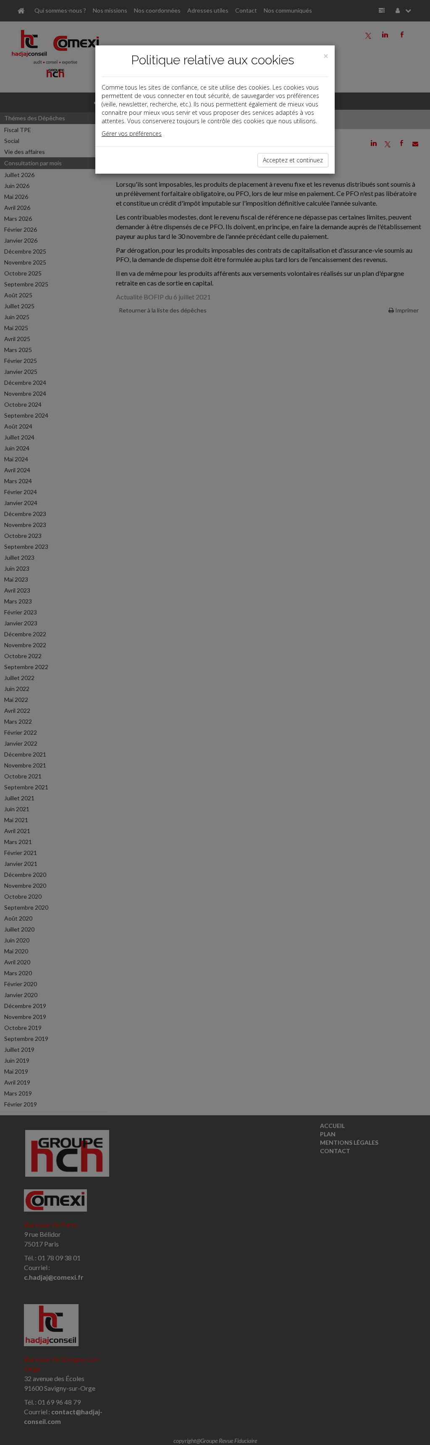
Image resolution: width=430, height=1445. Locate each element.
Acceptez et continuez (293, 160)
